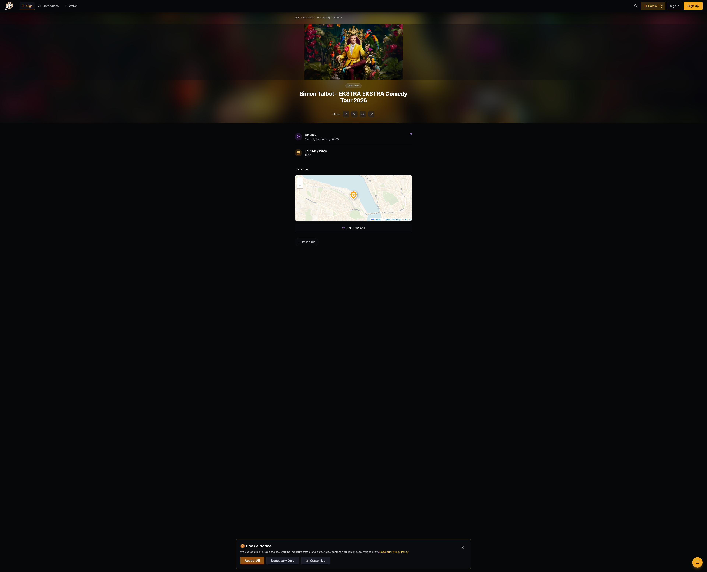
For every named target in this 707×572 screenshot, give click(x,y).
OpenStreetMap (393, 219)
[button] (353, 193)
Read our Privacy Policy (394, 551)
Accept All (252, 560)
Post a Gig (655, 6)
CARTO (407, 219)
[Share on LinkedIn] (363, 114)
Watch (73, 6)
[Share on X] (354, 114)
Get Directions (356, 227)
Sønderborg (323, 17)
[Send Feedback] (697, 562)
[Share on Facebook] (346, 114)
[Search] (636, 6)
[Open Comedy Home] (9, 5)
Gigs (29, 6)
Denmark (308, 17)
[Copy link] (371, 114)
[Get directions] (410, 134)
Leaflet (377, 219)
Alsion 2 (337, 17)
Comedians (51, 6)
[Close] (463, 547)
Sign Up (693, 6)
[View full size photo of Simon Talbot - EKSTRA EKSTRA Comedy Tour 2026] (353, 52)
